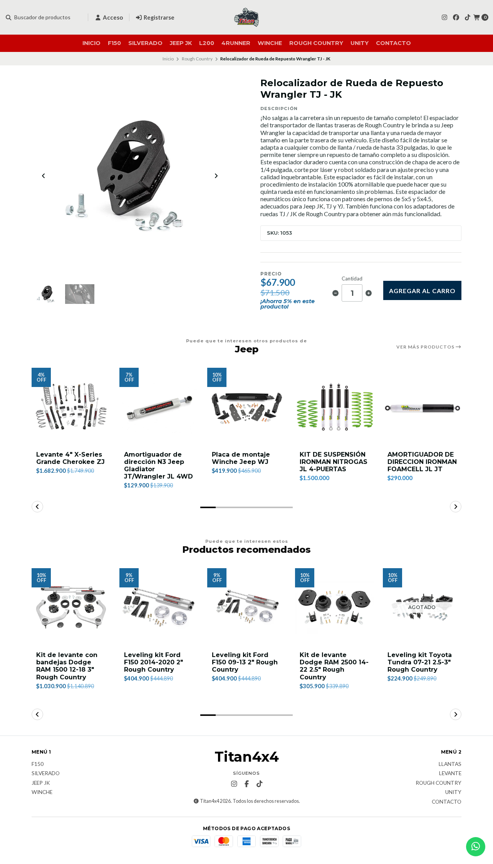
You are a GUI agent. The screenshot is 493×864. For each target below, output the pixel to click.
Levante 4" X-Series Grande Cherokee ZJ (70, 458)
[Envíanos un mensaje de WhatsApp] (475, 846)
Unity (359, 43)
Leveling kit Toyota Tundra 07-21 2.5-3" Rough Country (419, 662)
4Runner (235, 43)
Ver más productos (426, 347)
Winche (270, 43)
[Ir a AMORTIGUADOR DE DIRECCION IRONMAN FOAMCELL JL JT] (422, 407)
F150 (114, 43)
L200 (206, 43)
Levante (450, 773)
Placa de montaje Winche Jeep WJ (241, 458)
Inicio (91, 43)
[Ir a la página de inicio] (246, 17)
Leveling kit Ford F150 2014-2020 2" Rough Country (153, 662)
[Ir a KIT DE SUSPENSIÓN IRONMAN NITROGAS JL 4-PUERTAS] (334, 407)
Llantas (450, 764)
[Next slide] (216, 176)
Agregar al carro (422, 290)
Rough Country (316, 43)
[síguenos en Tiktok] (467, 17)
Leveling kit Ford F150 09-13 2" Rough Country (245, 662)
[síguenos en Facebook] (456, 17)
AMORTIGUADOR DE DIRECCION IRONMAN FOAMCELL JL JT (422, 462)
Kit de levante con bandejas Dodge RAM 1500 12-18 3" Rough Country (66, 666)
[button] (208, 507)
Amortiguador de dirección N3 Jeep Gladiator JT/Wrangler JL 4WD (158, 465)
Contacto (393, 43)
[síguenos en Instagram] (444, 17)
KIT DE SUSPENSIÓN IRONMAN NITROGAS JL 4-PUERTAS (333, 462)
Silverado (145, 43)
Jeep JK (181, 43)
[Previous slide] (43, 176)
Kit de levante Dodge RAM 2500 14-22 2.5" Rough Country (334, 666)
